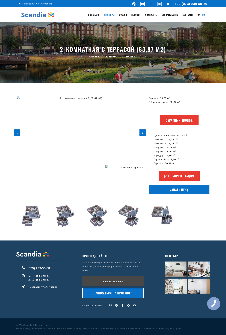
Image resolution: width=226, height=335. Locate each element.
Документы (151, 14)
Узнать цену (179, 190)
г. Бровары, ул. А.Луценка (37, 3)
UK (199, 14)
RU (203, 14)
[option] (80, 132)
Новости (135, 14)
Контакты (187, 14)
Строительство (170, 14)
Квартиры (109, 14)
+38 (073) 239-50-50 (191, 3)
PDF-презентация (180, 176)
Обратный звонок (179, 120)
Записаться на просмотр (113, 293)
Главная (94, 56)
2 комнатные (129, 56)
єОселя (123, 14)
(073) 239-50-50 (39, 268)
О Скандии (93, 14)
